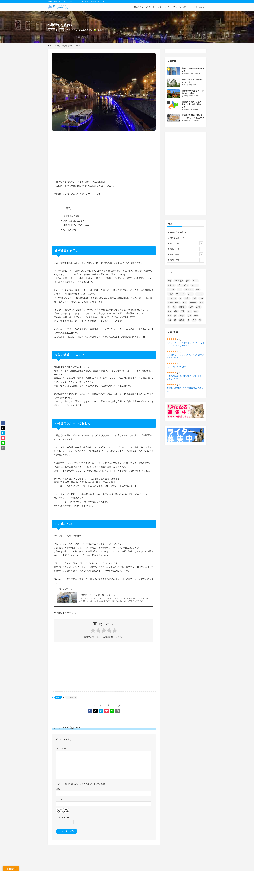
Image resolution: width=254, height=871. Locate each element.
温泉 (169, 316)
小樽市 (62, 30)
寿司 (174, 307)
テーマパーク (73, 30)
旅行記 (198, 307)
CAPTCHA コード (63, 818)
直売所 (181, 316)
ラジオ (190, 294)
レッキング (172, 298)
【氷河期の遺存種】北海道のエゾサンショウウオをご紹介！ (185, 377)
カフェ (195, 281)
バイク (170, 294)
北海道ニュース (174, 303)
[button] (90, 711)
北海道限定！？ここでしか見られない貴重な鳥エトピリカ (185, 356)
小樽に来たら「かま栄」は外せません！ (98, 595)
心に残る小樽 (69, 229)
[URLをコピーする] (117, 711)
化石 (201, 298)
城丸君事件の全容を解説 (177, 367)
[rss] (201, 1)
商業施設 (193, 303)
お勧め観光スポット (180, 232)
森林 (169, 311)
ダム (198, 290)
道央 (175, 243)
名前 (58, 789)
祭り (189, 316)
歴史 (182, 311)
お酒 (169, 281)
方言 (191, 307)
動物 (194, 298)
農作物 (181, 320)
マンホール (180, 294)
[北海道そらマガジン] (59, 7)
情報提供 (182, 307)
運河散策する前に (71, 216)
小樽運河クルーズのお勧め (76, 225)
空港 (196, 316)
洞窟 (189, 311)
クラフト (171, 285)
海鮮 (196, 311)
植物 (176, 311)
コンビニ (194, 285)
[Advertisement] (104, 153)
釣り (194, 320)
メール (59, 799)
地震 (201, 303)
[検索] (204, 1)
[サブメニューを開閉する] (201, 243)
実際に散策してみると (74, 221)
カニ (188, 281)
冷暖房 (187, 298)
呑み (184, 303)
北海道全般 (177, 238)
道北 (174, 249)
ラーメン (199, 294)
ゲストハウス (183, 285)
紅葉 (169, 320)
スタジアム (188, 290)
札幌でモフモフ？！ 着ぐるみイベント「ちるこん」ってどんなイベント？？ (185, 344)
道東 (174, 254)
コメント (61, 748)
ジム (179, 290)
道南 (174, 260)
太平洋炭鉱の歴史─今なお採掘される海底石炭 (185, 389)
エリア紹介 (178, 281)
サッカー (171, 290)
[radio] (92, 631)
